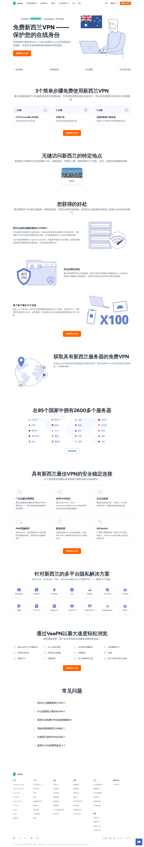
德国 (56, 425)
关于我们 (56, 814)
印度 (79, 420)
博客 (34, 818)
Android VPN (17, 801)
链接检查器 (97, 801)
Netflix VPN (77, 814)
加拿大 (57, 420)
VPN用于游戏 (77, 801)
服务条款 (56, 801)
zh (114, 3)
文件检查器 (97, 805)
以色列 (34, 420)
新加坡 (104, 425)
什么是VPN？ (63, 3)
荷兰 (33, 441)
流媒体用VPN (77, 810)
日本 (56, 431)
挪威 (79, 425)
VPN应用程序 (31, 3)
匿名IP (75, 797)
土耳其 (104, 420)
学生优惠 (36, 810)
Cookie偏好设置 (58, 810)
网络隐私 (76, 789)
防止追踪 (76, 805)
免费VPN (16, 818)
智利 (79, 431)
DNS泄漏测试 (97, 793)
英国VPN (96, 822)
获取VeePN (125, 3)
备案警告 (56, 805)
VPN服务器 (36, 814)
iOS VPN (15, 797)
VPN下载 (36, 789)
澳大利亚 (35, 436)
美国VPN (96, 818)
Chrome (15, 805)
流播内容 (76, 784)
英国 (103, 436)
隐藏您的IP (96, 789)
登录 (106, 3)
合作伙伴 (116, 784)
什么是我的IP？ (98, 784)
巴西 (33, 425)
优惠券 (35, 805)
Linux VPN (16, 793)
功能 (52, 3)
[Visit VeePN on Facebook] (13, 838)
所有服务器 (72, 451)
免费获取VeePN (22, 53)
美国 (79, 436)
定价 (73, 3)
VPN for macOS (18, 789)
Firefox (15, 810)
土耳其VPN (97, 830)
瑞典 (56, 436)
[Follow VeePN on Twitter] (19, 838)
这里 (19, 121)
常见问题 (56, 793)
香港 (103, 441)
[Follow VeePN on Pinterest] (37, 838)
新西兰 (34, 431)
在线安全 (76, 793)
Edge (15, 814)
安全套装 (43, 3)
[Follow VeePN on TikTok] (25, 838)
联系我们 (56, 789)
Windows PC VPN (18, 784)
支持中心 (56, 784)
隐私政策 (56, 797)
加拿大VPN (97, 826)
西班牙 (57, 441)
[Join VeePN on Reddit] (31, 838)
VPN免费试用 (37, 801)
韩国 (79, 441)
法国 (103, 431)
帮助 (79, 3)
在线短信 (96, 797)
